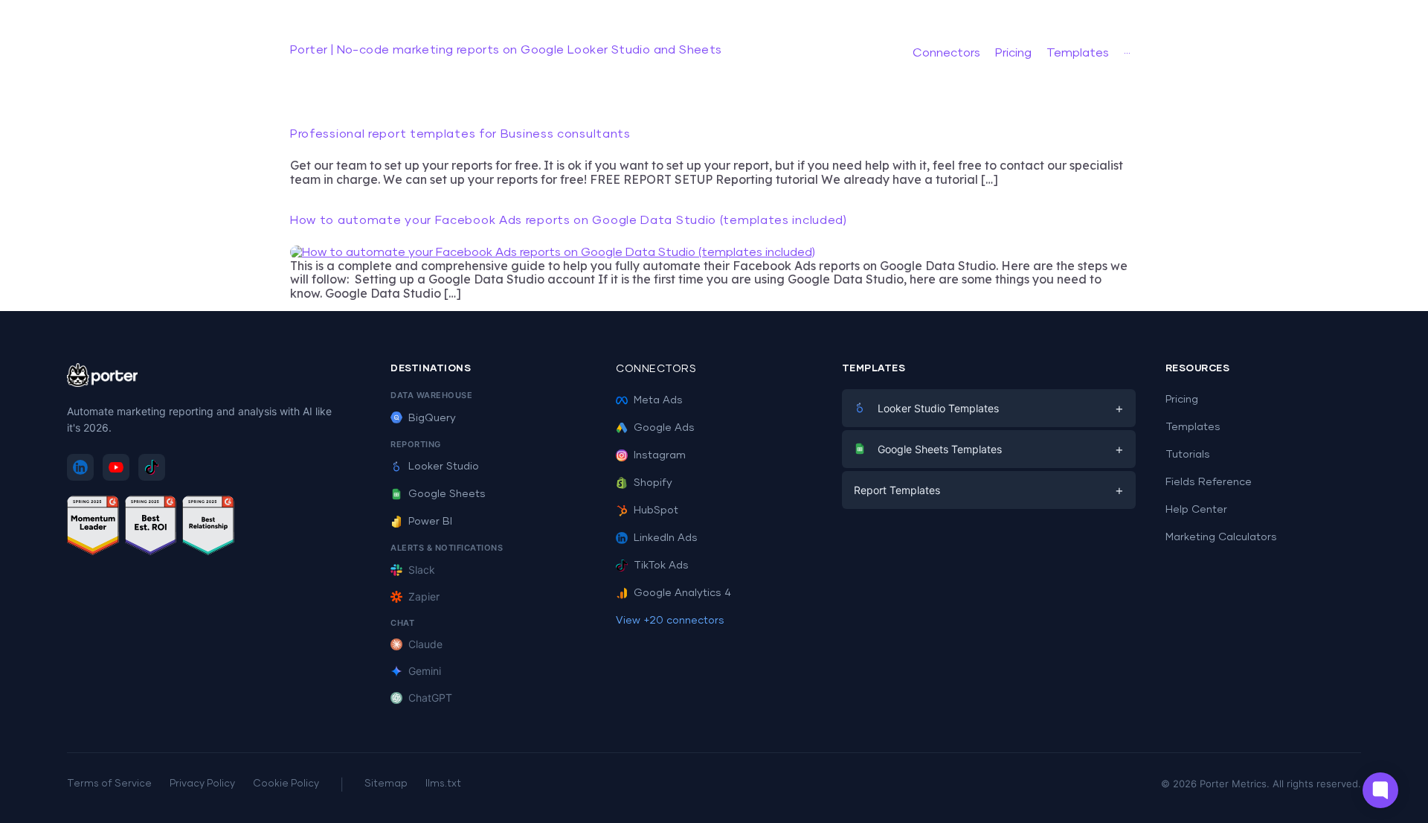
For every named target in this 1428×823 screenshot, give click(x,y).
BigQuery (432, 418)
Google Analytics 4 (682, 593)
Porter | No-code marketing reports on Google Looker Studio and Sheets (506, 50)
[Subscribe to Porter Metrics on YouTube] (116, 467)
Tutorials (1187, 454)
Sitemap (386, 784)
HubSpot (656, 510)
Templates (1192, 427)
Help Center (1196, 510)
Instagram (660, 455)
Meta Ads (658, 400)
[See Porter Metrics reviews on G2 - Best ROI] (151, 528)
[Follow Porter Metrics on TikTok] (151, 467)
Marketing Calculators (1221, 537)
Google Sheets (447, 494)
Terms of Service (109, 784)
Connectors (656, 369)
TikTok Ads (661, 565)
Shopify (653, 483)
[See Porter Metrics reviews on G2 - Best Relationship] (208, 528)
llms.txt (443, 784)
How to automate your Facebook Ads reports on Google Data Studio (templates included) (568, 220)
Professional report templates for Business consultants (460, 134)
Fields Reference (1208, 482)
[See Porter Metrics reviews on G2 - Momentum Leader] (93, 528)
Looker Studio (443, 466)
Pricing (1181, 399)
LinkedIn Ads (666, 538)
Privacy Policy (202, 784)
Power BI (430, 521)
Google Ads (664, 428)
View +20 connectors (670, 620)
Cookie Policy (286, 784)
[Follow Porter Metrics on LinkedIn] (80, 467)
